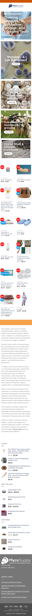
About (11, 609)
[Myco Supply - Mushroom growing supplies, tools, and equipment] (16, 6)
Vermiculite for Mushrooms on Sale (6, 233)
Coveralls (19, 309)
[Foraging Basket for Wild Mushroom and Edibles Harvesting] (24, 193)
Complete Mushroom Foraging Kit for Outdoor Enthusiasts (24, 258)
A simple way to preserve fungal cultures (14, 597)
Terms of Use (18, 609)
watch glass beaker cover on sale (22, 283)
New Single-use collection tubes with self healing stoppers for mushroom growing (7, 312)
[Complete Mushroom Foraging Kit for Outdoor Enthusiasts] (24, 247)
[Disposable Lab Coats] (8, 247)
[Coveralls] (24, 299)
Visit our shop (17, 429)
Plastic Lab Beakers (6, 180)
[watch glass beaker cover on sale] (24, 273)
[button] (2, 6)
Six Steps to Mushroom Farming (11, 582)
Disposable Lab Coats (7, 257)
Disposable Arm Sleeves (23, 180)
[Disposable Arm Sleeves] (24, 169)
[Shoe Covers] (24, 222)
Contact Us (24, 611)
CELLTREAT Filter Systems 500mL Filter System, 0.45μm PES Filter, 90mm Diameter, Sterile (7, 206)
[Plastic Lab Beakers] (8, 169)
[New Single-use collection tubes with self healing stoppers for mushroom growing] (8, 299)
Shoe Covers (20, 232)
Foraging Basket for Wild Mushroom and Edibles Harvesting (24, 204)
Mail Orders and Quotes (12, 611)
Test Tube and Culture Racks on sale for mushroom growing (7, 284)
